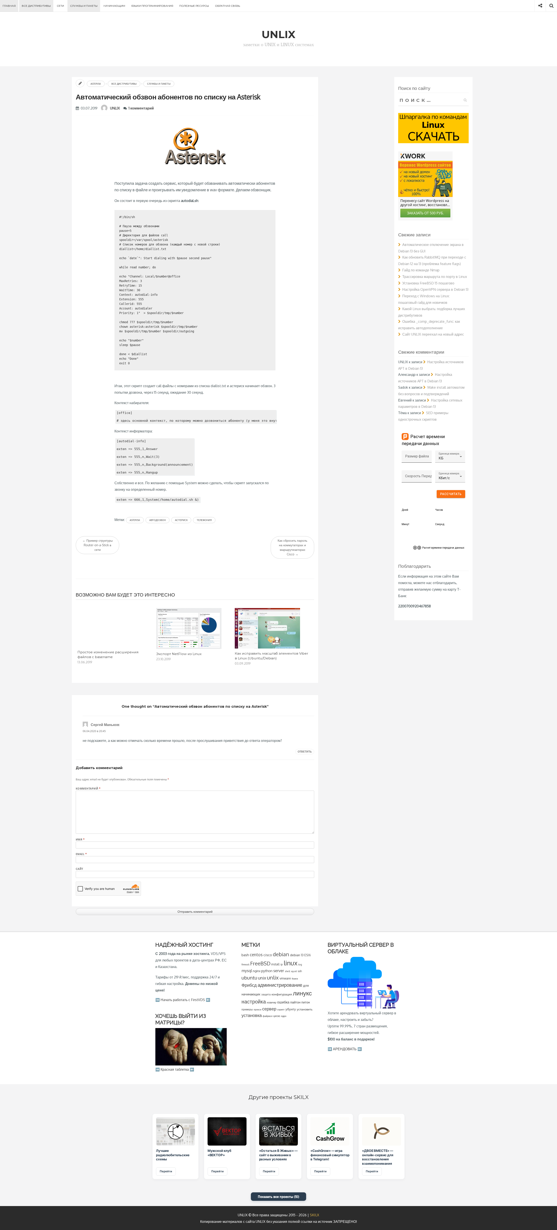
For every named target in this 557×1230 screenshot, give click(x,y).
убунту (290, 1009)
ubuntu (249, 978)
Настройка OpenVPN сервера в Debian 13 (435, 289)
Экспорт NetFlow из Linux (178, 654)
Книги (295, 978)
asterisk (135, 520)
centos (256, 954)
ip (281, 964)
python (266, 971)
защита (266, 994)
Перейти (166, 1171)
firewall (245, 964)
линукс (302, 993)
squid (294, 971)
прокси (257, 1009)
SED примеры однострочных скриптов (423, 416)
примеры (247, 1009)
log (300, 964)
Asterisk (96, 83)
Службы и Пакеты (83, 5)
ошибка (283, 1002)
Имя (80, 839)
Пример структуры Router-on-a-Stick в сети (97, 545)
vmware (285, 978)
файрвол (267, 1016)
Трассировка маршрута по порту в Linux (434, 276)
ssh (300, 971)
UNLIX (115, 108)
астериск (181, 520)
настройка (254, 1001)
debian (281, 954)
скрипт (281, 1009)
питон (305, 1002)
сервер (269, 1009)
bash (245, 955)
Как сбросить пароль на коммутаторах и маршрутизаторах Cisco (292, 547)
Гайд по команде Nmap (421, 270)
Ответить (305, 751)
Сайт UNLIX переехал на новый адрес (433, 334)
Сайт (79, 869)
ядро (283, 1016)
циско (276, 1016)
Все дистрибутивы (36, 5)
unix (262, 978)
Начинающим (114, 5)
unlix (273, 977)
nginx (256, 971)
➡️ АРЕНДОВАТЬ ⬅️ (345, 1049)
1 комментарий (141, 108)
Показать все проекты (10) (278, 1197)
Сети (60, 5)
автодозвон (157, 520)
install (275, 964)
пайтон (295, 1002)
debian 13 (297, 955)
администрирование (280, 985)
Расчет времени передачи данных (443, 547)
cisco (267, 955)
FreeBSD (260, 963)
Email (81, 854)
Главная (9, 5)
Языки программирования (152, 5)
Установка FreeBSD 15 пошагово (428, 283)
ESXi (307, 955)
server (278, 970)
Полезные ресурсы (194, 5)
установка (252, 1015)
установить (304, 1009)
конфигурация (282, 994)
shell (287, 971)
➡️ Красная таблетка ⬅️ (174, 1069)
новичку (271, 1002)
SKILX (314, 1215)
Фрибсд (249, 985)
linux (290, 963)
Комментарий (88, 788)
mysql (247, 970)
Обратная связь (227, 5)
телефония (204, 520)
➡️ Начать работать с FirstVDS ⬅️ (182, 1000)
